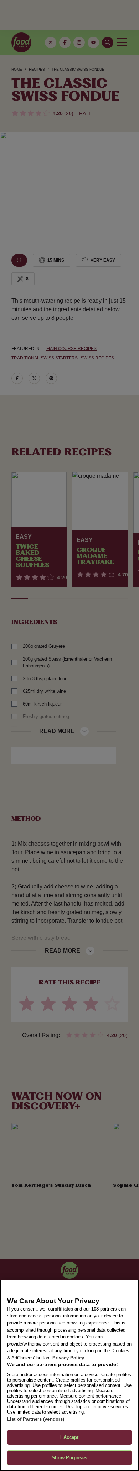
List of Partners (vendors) (35, 1419)
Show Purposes (69, 1457)
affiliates (64, 1309)
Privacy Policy (68, 1357)
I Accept (69, 1437)
